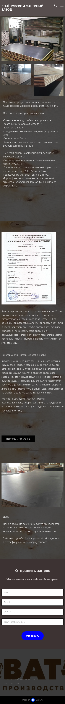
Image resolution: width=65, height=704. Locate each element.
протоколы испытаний (18, 438)
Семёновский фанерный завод (22, 8)
